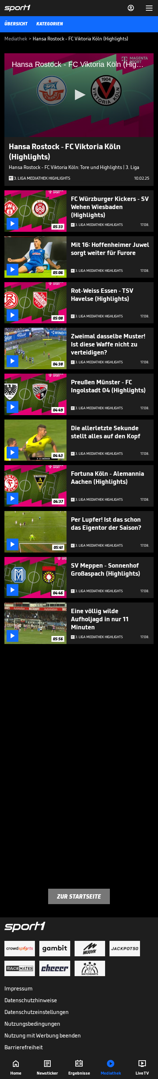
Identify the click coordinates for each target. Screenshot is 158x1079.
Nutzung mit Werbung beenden (42, 1035)
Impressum (18, 988)
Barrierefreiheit (23, 1047)
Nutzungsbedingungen (32, 1023)
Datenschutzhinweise (30, 1000)
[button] (79, 95)
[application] (79, 95)
